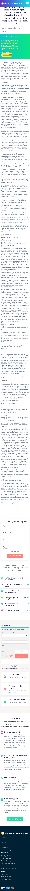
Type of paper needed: (8, 632)
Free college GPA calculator (8, 863)
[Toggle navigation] (27, 3)
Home (2, 840)
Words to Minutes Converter (8, 868)
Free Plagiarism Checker (7, 856)
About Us (3, 842)
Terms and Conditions (6, 876)
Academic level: (6, 639)
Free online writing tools (7, 850)
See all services (15, 819)
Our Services (4, 847)
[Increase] (25, 547)
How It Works (4, 845)
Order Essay (7, 55)
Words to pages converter (7, 865)
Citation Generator (6, 858)
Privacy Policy (4, 874)
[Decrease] (16, 547)
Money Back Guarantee (7, 879)
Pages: (4, 651)
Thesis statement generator (8, 860)
